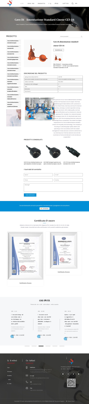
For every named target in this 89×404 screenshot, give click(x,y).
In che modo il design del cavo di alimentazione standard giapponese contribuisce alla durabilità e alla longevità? (18, 319)
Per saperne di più (18, 335)
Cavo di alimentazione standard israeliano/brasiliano (12, 89)
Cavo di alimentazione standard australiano (12, 75)
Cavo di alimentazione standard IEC (12, 47)
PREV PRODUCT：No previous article (62, 64)
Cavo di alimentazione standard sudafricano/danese (12, 104)
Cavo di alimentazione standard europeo (12, 42)
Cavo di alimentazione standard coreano (12, 64)
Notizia (57, 3)
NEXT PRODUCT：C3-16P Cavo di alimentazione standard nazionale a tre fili (65, 66)
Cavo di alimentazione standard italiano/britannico (12, 97)
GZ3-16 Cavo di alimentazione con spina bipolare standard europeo (33, 163)
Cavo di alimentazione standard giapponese (12, 58)
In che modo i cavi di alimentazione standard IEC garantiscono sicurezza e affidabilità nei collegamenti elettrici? (44, 319)
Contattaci (45, 208)
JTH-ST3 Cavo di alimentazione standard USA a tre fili (71, 163)
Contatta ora (58, 50)
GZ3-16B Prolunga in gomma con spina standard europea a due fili (52, 163)
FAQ (50, 3)
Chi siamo (31, 3)
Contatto (66, 3)
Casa (22, 3)
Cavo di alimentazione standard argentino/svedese (12, 81)
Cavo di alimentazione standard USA (12, 53)
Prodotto (41, 3)
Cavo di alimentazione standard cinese (36, 24)
